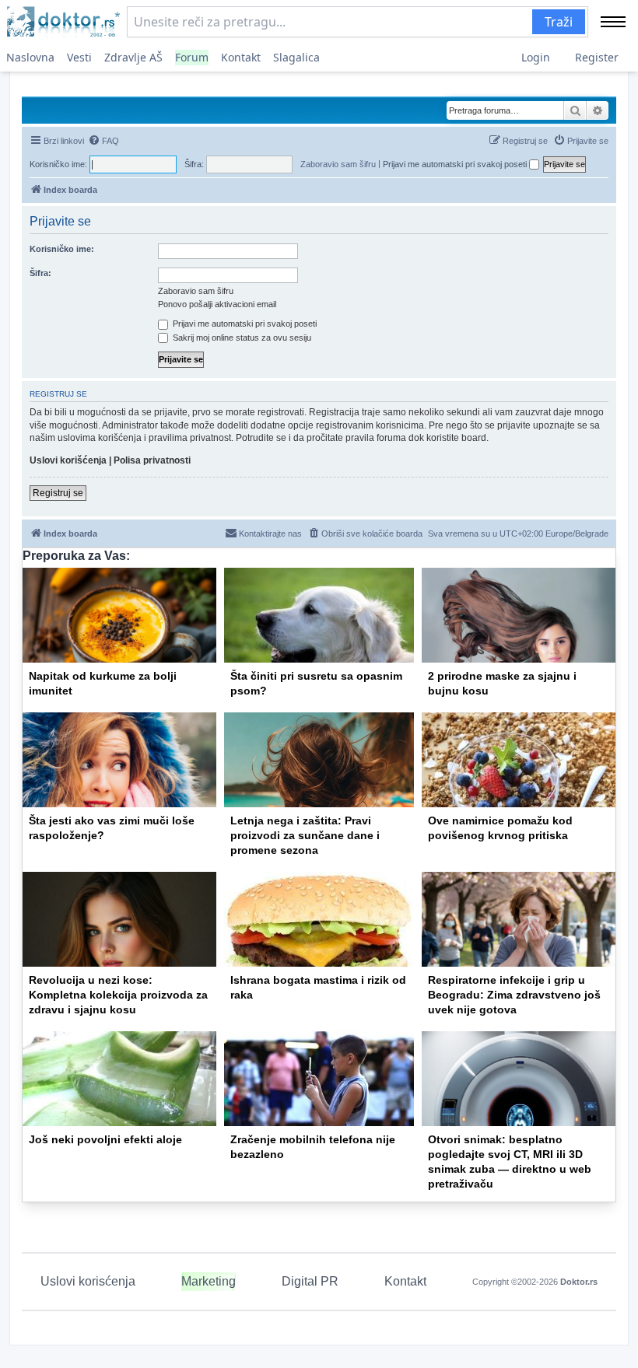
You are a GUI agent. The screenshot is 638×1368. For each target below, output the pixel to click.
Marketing (208, 1281)
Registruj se (58, 493)
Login (535, 57)
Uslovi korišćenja (68, 460)
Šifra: (40, 273)
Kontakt (241, 57)
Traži (559, 21)
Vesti (79, 57)
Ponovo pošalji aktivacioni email (217, 304)
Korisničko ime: (62, 249)
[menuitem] (103, 140)
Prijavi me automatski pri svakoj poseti (456, 164)
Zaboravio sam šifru (338, 164)
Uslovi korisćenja (87, 1281)
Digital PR (310, 1281)
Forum (192, 57)
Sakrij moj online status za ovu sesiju (240, 337)
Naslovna (30, 57)
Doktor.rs (579, 1281)
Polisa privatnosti (152, 460)
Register (597, 57)
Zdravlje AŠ (133, 57)
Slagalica (296, 57)
